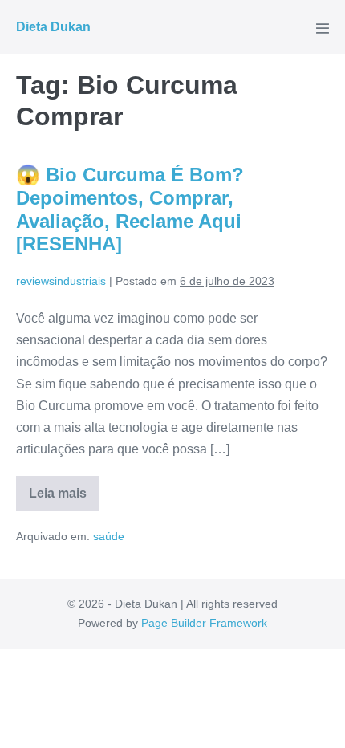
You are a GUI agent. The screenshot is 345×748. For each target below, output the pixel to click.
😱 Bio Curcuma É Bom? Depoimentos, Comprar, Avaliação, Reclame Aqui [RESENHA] (130, 209)
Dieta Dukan (53, 27)
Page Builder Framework (204, 622)
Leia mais (64, 498)
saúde (108, 536)
